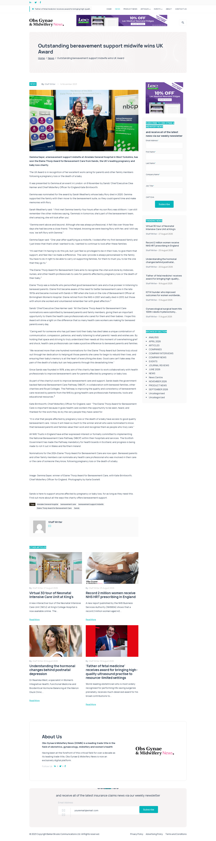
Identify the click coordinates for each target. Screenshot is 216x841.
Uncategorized (157, 397)
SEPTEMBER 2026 (158, 389)
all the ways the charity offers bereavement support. (80, 497)
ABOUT (169, 9)
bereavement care (68, 504)
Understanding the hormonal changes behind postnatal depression (161, 262)
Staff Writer (50, 84)
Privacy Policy (136, 834)
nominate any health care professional (83, 457)
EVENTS (157, 9)
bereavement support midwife (91, 504)
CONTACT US (180, 9)
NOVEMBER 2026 (158, 381)
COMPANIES (155, 349)
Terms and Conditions (176, 834)
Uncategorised (157, 393)
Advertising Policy (154, 834)
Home (41, 58)
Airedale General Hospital (47, 504)
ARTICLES (145, 9)
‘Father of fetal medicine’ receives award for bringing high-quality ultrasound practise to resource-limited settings (164, 280)
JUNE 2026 (154, 369)
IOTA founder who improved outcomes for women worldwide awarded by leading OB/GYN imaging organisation (83, 9)
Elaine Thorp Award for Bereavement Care (57, 269)
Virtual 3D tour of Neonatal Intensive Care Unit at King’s (160, 227)
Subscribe (164, 204)
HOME (109, 9)
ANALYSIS (154, 337)
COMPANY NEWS (157, 357)
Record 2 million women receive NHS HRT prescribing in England (162, 244)
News (51, 58)
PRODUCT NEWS (130, 9)
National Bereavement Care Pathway (54, 438)
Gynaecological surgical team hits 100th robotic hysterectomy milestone (164, 311)
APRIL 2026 (155, 341)
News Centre (156, 377)
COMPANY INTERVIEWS (161, 353)
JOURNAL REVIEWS (159, 365)
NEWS (117, 9)
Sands (76, 508)
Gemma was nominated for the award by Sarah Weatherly (60, 194)
